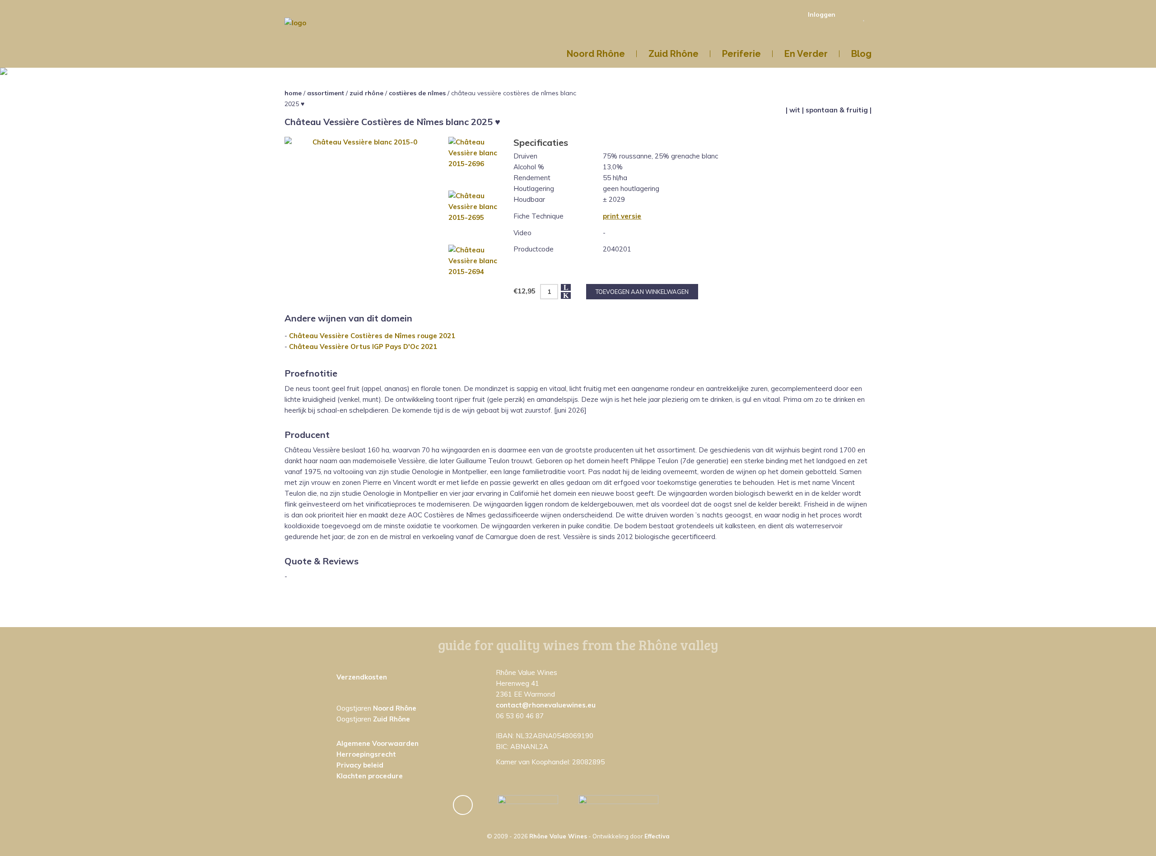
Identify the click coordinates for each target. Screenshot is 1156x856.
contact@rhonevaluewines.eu (546, 705)
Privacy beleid (359, 765)
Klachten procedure (369, 776)
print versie (622, 216)
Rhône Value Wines (558, 836)
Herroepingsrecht (366, 754)
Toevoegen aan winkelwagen (642, 291)
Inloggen (821, 14)
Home (293, 93)
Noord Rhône (394, 708)
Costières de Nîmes (417, 93)
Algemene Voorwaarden (377, 743)
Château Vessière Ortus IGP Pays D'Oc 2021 (363, 346)
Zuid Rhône (366, 93)
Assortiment (325, 93)
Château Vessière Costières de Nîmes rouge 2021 (372, 335)
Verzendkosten (361, 677)
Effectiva (657, 836)
